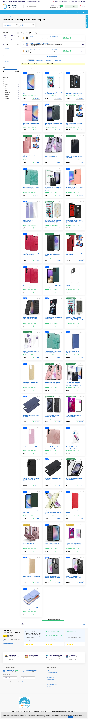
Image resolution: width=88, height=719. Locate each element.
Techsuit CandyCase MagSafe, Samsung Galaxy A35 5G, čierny (52, 577)
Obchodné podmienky (52, 672)
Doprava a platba (21, 1)
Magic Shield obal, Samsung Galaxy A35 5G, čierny (52, 544)
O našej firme (50, 686)
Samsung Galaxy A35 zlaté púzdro (31, 576)
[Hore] (22, 623)
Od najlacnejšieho (39, 60)
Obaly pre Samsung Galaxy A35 (11, 39)
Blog (39, 1)
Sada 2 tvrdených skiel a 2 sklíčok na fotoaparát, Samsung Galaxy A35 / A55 (53, 189)
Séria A (14, 16)
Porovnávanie (64, 1)
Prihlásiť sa (83, 1)
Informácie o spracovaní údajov (54, 689)
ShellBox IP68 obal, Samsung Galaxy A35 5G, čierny (52, 416)
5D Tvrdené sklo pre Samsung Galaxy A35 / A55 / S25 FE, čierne (46, 36)
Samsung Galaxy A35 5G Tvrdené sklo (39, 43)
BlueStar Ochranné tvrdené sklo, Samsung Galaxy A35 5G (74, 447)
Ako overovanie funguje (9, 640)
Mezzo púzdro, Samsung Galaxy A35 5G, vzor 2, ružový (31, 253)
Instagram (22, 681)
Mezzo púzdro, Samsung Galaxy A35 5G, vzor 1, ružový (31, 286)
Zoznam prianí (74, 1)
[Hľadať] (25, 6)
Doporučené (31, 60)
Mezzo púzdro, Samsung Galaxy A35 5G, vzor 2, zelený (31, 188)
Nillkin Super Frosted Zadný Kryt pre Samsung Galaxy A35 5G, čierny (31, 479)
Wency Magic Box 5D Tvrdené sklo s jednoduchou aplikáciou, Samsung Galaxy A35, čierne (53, 221)
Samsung (9, 16)
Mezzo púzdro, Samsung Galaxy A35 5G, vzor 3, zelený (53, 352)
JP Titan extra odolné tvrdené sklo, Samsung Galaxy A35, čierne (74, 544)
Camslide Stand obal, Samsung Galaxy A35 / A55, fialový (52, 155)
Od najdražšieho (49, 60)
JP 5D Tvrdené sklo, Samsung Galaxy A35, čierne (73, 416)
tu (58, 716)
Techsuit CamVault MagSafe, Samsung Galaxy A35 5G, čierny (74, 577)
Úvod (4, 16)
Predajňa (5, 1)
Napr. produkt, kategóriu (32, 6)
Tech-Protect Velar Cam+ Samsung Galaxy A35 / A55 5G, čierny (52, 254)
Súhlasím (70, 716)
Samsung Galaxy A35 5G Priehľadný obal (29, 221)
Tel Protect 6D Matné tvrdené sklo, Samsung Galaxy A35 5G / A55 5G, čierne (75, 221)
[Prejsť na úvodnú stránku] (10, 6)
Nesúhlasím (63, 716)
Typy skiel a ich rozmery (32, 1)
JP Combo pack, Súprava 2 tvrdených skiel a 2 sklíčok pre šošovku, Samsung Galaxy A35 (73, 384)
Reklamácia (49, 674)
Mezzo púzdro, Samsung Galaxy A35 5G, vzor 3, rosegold (53, 447)
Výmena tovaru (50, 679)
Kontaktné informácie (12, 1)
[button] (53, 56)
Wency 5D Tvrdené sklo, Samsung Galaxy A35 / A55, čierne (44, 49)
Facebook (14, 681)
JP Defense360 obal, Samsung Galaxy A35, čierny (74, 479)
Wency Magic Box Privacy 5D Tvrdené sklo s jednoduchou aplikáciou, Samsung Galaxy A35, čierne (74, 319)
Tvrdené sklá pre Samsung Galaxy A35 (11, 36)
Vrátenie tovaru (50, 677)
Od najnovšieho (58, 60)
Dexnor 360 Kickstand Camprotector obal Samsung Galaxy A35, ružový (30, 545)
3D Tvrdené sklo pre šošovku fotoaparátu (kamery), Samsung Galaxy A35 (74, 156)
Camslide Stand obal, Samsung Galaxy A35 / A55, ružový (52, 383)
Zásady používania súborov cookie (55, 682)
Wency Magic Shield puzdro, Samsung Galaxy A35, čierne (30, 318)
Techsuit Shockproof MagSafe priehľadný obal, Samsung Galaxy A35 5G (53, 512)
